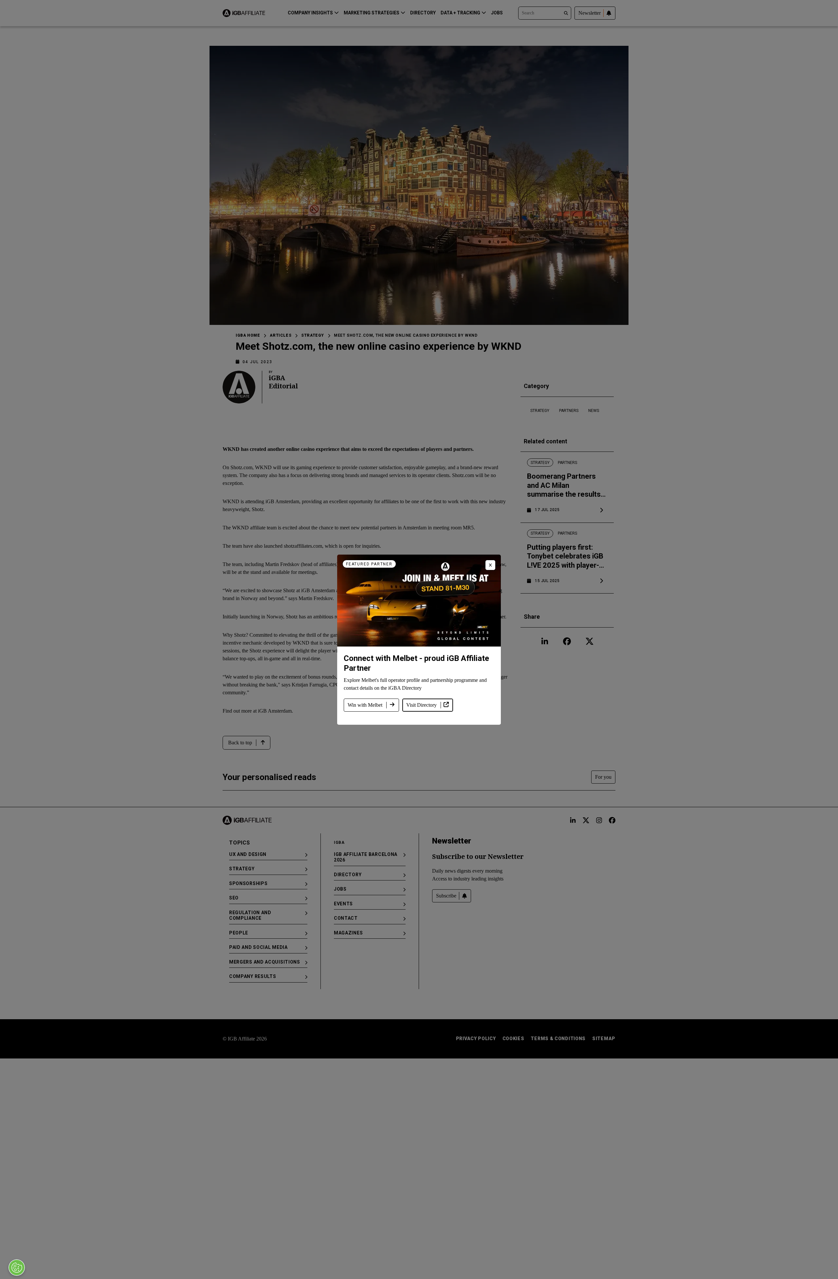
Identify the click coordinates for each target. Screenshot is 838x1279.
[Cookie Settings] (17, 1267)
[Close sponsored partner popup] (490, 565)
